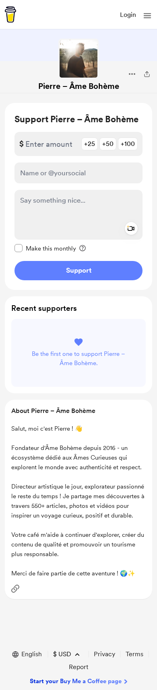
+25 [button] (89, 144)
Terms (134, 654)
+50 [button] (108, 144)
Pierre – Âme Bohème (78, 86)
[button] (147, 16)
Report (78, 667)
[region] (78, 196)
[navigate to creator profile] (78, 59)
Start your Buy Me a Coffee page (76, 681)
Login (128, 14)
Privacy (104, 654)
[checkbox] (45, 248)
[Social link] (15, 589)
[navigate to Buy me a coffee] (10, 14)
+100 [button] (128, 144)
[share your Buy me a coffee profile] (147, 74)
